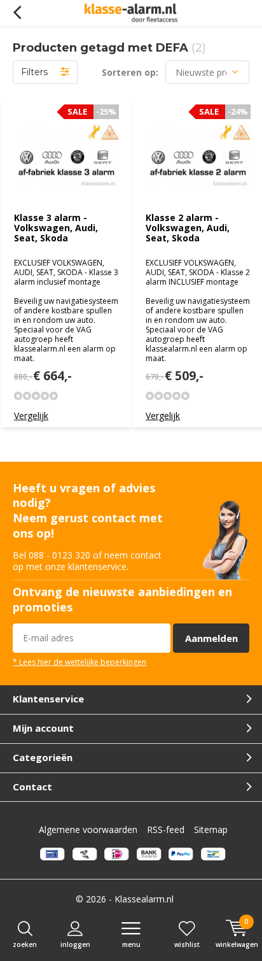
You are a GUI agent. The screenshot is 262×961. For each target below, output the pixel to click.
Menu (131, 944)
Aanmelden (211, 638)
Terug (17, 12)
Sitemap (211, 829)
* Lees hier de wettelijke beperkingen (79, 662)
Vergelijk (31, 415)
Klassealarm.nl (144, 899)
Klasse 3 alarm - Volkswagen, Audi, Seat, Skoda (56, 227)
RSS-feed (165, 829)
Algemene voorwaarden (88, 829)
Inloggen (75, 944)
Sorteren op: (130, 72)
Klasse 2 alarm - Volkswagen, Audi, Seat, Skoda (188, 227)
